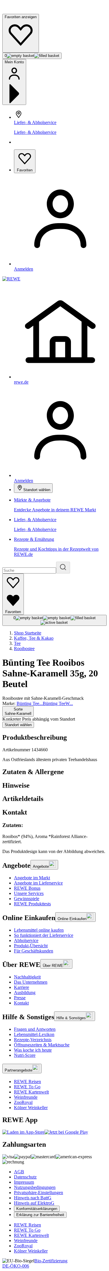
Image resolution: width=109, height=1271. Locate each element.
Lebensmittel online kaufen (39, 930)
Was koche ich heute (33, 1050)
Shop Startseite (27, 632)
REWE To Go (27, 1086)
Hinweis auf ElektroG (34, 1202)
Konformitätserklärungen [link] (36, 1209)
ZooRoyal (23, 1102)
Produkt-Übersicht (31, 945)
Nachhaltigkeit (27, 976)
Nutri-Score (24, 1055)
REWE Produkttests (32, 903)
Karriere (21, 987)
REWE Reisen (27, 1081)
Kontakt (21, 1002)
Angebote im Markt (32, 877)
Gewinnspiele (26, 898)
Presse (20, 997)
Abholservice (26, 940)
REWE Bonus (27, 888)
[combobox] (18, 711)
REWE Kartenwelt (31, 1091)
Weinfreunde (25, 1097)
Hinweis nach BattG (32, 1197)
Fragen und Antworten (35, 1029)
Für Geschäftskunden (33, 950)
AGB (19, 1171)
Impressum (24, 1182)
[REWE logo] (11, 278)
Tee (17, 643)
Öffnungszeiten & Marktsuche (41, 1044)
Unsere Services (29, 893)
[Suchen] (63, 567)
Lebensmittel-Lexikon (34, 1034)
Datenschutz (25, 1176)
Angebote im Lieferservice (38, 882)
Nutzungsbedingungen (35, 1187)
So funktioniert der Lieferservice (43, 935)
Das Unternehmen (30, 982)
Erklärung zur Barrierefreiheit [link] (40, 1215)
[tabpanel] (54, 833)
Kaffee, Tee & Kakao (33, 638)
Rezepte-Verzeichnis (32, 1039)
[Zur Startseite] (22, 11)
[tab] (54, 772)
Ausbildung (24, 992)
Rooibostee (24, 648)
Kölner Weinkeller (31, 1107)
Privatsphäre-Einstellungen (38, 1192)
